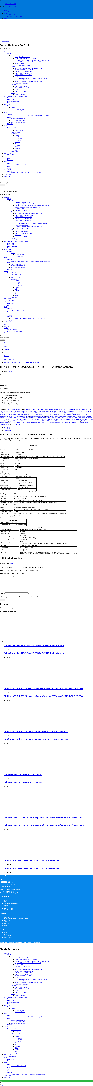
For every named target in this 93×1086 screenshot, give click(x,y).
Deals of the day (8, 908)
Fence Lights (14, 151)
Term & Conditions (9, 910)
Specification (7, 429)
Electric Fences (11, 1028)
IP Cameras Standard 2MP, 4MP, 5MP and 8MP (28, 81)
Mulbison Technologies (33, 942)
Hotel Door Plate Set (13, 101)
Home (5, 10)
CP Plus (13, 956)
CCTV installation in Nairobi (21, 416)
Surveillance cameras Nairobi (30, 422)
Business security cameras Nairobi (24, 411)
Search (2, 184)
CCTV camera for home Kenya (9, 413)
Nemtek (17, 1036)
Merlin (20, 138)
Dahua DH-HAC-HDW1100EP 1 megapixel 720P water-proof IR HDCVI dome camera (44, 817)
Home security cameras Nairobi (37, 419)
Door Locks (10, 98)
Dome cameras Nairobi (54, 417)
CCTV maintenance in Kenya (63, 416)
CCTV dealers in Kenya (52, 414)
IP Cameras (18, 89)
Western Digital (11, 155)
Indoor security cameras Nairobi (56, 419)
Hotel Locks (10, 102)
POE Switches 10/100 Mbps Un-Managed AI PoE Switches (28, 173)
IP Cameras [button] (18, 76)
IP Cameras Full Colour (21, 80)
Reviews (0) (7, 430)
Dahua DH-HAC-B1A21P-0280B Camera (23, 774)
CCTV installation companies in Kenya (71, 414)
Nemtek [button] (17, 135)
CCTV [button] (9, 53)
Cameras (6, 917)
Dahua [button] (13, 66)
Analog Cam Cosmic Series (22, 57)
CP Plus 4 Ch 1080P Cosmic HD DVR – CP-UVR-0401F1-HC (32, 860)
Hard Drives (7, 923)
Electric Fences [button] (11, 127)
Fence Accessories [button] (16, 129)
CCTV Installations (12, 15)
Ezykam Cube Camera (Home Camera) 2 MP (28, 62)
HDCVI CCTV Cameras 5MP (23, 73)
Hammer (17, 142)
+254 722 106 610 (10, 4)
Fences (6, 1026)
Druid (20, 137)
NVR (5, 934)
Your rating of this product (7, 573)
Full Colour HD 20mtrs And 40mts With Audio (28, 68)
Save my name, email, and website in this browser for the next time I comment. (24, 597)
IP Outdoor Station (20, 111)
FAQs (5, 906)
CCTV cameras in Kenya (37, 414)
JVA (16, 143)
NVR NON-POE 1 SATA (18, 165)
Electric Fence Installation (14, 16)
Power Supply (8, 174)
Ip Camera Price (70, 419)
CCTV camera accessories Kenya (44, 411)
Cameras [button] (6, 52)
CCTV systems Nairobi (40, 417)
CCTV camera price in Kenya (72, 413)
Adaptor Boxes (19, 130)
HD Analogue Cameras (21, 86)
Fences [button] (6, 125)
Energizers (14, 1035)
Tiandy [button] (13, 93)
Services (6, 13)
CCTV (9, 954)
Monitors (17, 148)
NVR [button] (5, 161)
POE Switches (8, 935)
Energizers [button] (14, 133)
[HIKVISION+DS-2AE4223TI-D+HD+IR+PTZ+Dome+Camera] (0, 374)
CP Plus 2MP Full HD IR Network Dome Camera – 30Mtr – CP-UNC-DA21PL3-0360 (43, 688)
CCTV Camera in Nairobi (26, 413)
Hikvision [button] (14, 84)
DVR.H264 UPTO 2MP (18, 119)
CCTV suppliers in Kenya (25, 417)
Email (2, 593)
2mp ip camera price (30, 409)
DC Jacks (10, 160)
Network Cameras (20, 94)
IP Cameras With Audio (21, 83)
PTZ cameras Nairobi (53, 421)
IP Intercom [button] (10, 106)
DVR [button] (5, 112)
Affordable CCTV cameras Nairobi (46, 409)
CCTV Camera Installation (11, 902)
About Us (6, 11)
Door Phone (7, 920)
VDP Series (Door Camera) (22, 65)
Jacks (5, 932)
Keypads (17, 145)
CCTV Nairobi (77, 416)
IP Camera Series (19, 63)
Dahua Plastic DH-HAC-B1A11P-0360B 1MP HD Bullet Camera (34, 645)
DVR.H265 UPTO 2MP (18, 120)
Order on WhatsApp (8, 408)
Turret (11, 563)
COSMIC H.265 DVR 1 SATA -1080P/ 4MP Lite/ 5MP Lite (32, 60)
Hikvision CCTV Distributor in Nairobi (16, 419)
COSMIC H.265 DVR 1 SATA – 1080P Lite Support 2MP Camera (30, 115)
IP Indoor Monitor (20, 109)
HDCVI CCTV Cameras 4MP (23, 71)
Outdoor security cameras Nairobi (36, 421)
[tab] (48, 427)
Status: (2, 388)
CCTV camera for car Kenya (83, 411)
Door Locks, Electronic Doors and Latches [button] (16, 96)
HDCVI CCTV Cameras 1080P (24, 70)
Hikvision (11, 371)
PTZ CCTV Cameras (21, 91)
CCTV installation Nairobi (37, 416)
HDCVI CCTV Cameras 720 (23, 75)
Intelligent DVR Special (18, 122)
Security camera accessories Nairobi (70, 421)
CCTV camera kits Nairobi (42, 413)
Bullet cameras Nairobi (6, 411)
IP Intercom (10, 1007)
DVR (5, 922)
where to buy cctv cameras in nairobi (49, 422)
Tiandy (9, 168)
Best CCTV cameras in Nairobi (82, 409)
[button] (2, 1085)
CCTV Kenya (50, 416)
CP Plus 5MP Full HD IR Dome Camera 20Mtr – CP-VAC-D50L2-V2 (36, 731)
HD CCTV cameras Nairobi (70, 417)
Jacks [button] (5, 156)
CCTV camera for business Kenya (64, 411)
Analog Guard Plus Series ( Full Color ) (26, 58)
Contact (6, 18)
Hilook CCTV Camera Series (23, 88)
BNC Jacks (10, 158)
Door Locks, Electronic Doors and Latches (16, 918)
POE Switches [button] (8, 169)
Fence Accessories (16, 1030)
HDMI (6, 925)
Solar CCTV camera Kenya (13, 422)
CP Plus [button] (13, 55)
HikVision (10, 124)
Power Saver (7, 176)
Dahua (9, 166)
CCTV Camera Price (57, 413)
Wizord (20, 140)
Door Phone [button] (7, 104)
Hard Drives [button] (7, 153)
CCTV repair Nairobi (11, 417)
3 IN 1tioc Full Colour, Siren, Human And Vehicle (32, 78)
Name (2, 590)
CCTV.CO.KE (4, 41)
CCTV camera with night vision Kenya (17, 414)
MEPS (16, 147)
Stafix (16, 150)
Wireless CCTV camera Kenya (70, 422)
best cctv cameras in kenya (65, 409)
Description (7, 427)
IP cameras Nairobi (81, 419)
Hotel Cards (10, 99)
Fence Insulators (15, 132)
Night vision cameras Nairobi (17, 421)
